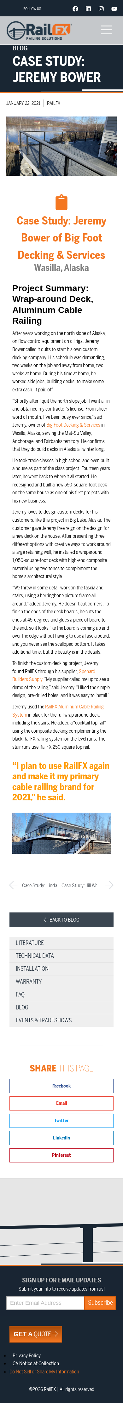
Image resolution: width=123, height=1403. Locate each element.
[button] (61, 1086)
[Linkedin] (88, 8)
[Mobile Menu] (106, 30)
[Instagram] (101, 8)
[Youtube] (114, 8)
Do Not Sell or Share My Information (44, 1371)
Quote (33, 1334)
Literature (30, 943)
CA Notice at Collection (36, 1363)
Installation (32, 969)
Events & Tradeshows (44, 1020)
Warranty (29, 982)
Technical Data (35, 956)
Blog (22, 1007)
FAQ (20, 994)
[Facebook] (75, 8)
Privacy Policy (27, 1355)
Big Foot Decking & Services (73, 425)
